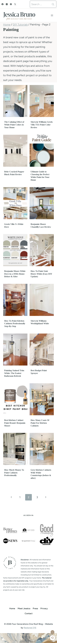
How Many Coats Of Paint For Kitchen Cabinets (40, 423)
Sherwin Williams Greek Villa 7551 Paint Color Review (42, 125)
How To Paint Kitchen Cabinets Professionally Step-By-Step (14, 323)
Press (35, 608)
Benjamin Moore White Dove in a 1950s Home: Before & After (14, 274)
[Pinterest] (11, 4)
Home (12, 608)
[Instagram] (7, 4)
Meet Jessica (24, 608)
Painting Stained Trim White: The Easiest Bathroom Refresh (14, 373)
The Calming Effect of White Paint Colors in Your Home (14, 125)
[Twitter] (15, 4)
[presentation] (15, 101)
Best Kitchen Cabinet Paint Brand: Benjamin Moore (14, 423)
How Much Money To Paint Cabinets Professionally (14, 473)
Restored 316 (30, 627)
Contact (28, 613)
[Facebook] (2, 4)
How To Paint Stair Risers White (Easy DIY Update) (41, 274)
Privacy (44, 608)
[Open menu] (51, 15)
